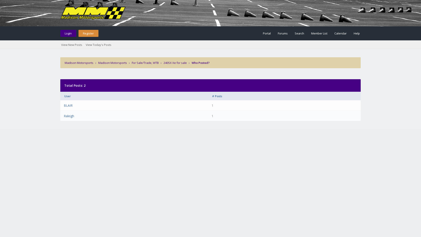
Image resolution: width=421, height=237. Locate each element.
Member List (319, 33)
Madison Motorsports (79, 63)
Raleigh (69, 116)
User (67, 96)
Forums (283, 33)
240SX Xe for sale (175, 63)
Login (68, 33)
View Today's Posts (98, 45)
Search (299, 33)
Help (357, 33)
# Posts (217, 96)
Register (88, 33)
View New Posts (71, 45)
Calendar (340, 33)
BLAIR (68, 105)
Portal (267, 33)
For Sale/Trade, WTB (145, 63)
